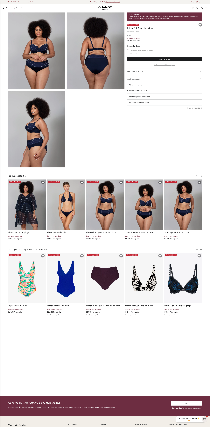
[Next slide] (201, 176)
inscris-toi (142, 16)
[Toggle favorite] (200, 25)
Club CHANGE (12, 2)
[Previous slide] (197, 176)
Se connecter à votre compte (192, 408)
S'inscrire (186, 403)
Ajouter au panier (164, 59)
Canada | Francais (196, 2)
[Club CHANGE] (202, 8)
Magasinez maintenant (112, 2)
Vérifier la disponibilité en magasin (164, 65)
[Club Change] (197, 8)
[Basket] (206, 8)
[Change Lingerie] (105, 8)
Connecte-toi (133, 16)
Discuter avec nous (136, 85)
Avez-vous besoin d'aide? (26, 2)
